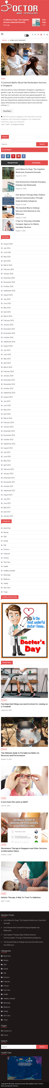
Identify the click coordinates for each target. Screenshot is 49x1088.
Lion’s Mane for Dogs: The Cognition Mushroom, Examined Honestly (30, 170)
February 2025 (9, 320)
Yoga (5, 592)
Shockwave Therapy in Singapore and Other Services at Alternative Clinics (24, 849)
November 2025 (9, 282)
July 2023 (7, 401)
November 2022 (9, 435)
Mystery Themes (12, 1086)
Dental (6, 541)
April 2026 (7, 261)
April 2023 (7, 414)
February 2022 (9, 469)
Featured (7, 554)
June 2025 (7, 303)
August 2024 (8, 346)
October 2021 (8, 486)
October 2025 (8, 286)
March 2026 (8, 265)
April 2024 (7, 363)
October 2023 (8, 388)
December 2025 (9, 278)
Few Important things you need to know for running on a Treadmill (24, 705)
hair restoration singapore (18, 119)
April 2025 (7, 312)
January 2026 (8, 274)
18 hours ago (43, 25)
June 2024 (7, 354)
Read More (7, 111)
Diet (5, 545)
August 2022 (8, 448)
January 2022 (8, 473)
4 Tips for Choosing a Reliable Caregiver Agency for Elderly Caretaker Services (28, 224)
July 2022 (7, 452)
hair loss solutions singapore (13, 117)
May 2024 (7, 359)
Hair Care (7, 562)
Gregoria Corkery (18, 124)
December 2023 (9, 380)
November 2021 (9, 482)
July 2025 (7, 299)
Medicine (7, 579)
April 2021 (7, 512)
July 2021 (7, 499)
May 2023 (7, 410)
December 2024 (9, 329)
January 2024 (8, 376)
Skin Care (7, 588)
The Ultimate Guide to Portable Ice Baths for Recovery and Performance (20, 754)
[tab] (12, 162)
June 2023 (7, 405)
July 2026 (7, 248)
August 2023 (8, 397)
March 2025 (8, 316)
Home (6, 1035)
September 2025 (9, 291)
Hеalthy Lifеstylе (9, 571)
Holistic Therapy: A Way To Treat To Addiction (21, 897)
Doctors (6, 549)
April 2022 (7, 465)
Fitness (6, 558)
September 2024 (9, 342)
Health (3, 79)
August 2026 (8, 244)
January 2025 (8, 325)
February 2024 (9, 371)
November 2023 (9, 384)
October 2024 (8, 337)
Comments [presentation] (36, 163)
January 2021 (8, 516)
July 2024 (7, 350)
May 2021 (7, 507)
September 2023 (9, 393)
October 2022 (8, 439)
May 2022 (7, 461)
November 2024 (9, 333)
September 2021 (9, 490)
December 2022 (9, 431)
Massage (7, 575)
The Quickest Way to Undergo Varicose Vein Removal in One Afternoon (28, 211)
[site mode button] (26, 35)
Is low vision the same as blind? (14, 802)
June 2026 (7, 252)
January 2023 (8, 427)
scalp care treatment (16, 122)
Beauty (6, 532)
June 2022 (7, 456)
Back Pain (7, 528)
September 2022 (9, 444)
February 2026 (9, 269)
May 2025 (7, 308)
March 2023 (8, 418)
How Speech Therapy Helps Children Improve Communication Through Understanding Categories (30, 198)
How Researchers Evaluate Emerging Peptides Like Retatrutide (30, 183)
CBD (5, 537)
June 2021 (7, 503)
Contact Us (8, 1031)
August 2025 (8, 295)
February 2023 (9, 422)
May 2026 (7, 257)
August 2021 (8, 495)
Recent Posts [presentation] (13, 163)
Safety (6, 583)
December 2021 (9, 478)
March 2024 (8, 367)
